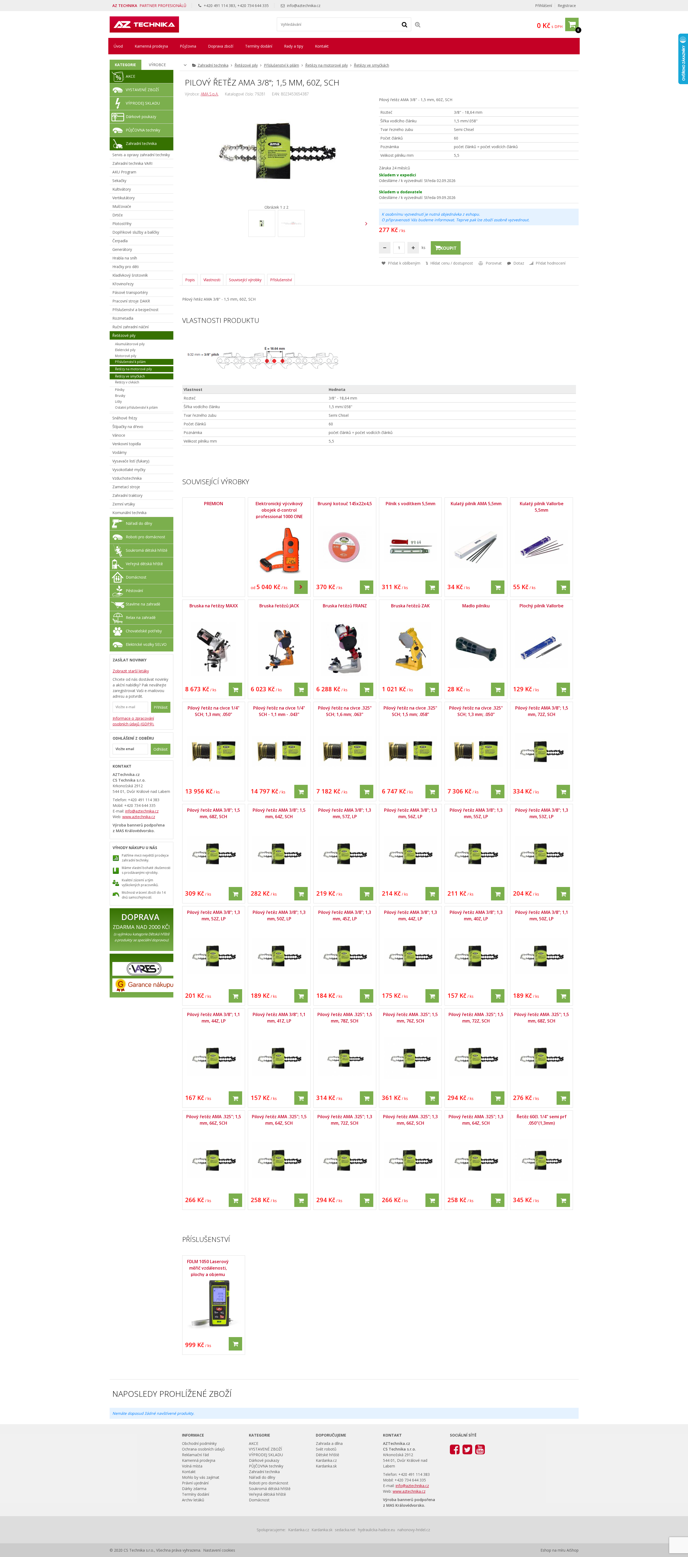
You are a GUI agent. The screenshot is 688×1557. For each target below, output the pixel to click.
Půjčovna (188, 46)
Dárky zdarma (194, 1488)
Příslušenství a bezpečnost (135, 309)
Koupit (448, 248)
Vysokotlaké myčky (128, 469)
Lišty (118, 401)
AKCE (130, 76)
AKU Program (124, 171)
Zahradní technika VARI (132, 163)
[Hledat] (404, 24)
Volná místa (192, 1466)
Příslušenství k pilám (281, 65)
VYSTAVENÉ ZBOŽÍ (142, 89)
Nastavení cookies (219, 1550)
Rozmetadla (122, 318)
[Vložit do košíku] (366, 587)
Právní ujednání (195, 1482)
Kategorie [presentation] (125, 64)
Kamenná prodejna (151, 46)
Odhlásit (160, 749)
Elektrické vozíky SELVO (146, 644)
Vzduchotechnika (127, 478)
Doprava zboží (220, 46)
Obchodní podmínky (199, 1443)
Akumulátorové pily (130, 344)
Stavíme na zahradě (143, 604)
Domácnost (136, 577)
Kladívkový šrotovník (130, 275)
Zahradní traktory (127, 495)
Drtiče (117, 215)
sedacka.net (345, 1529)
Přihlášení (543, 5)
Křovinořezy (123, 283)
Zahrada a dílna (329, 1443)
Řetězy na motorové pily (326, 65)
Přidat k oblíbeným (403, 263)
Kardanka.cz (326, 1460)
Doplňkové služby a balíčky (135, 232)
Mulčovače (121, 206)
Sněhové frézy (124, 418)
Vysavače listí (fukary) (130, 461)
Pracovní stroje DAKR (131, 301)
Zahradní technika (213, 65)
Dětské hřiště (327, 1454)
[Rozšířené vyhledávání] (417, 24)
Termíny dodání (258, 46)
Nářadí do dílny (139, 523)
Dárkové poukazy (141, 116)
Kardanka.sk (326, 1466)
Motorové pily (125, 356)
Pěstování (134, 590)
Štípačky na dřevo (127, 426)
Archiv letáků (193, 1499)
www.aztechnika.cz (138, 816)
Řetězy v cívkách (127, 382)
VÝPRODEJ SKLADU (143, 103)
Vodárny (119, 452)
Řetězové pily (246, 65)
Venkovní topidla (126, 443)
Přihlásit (161, 707)
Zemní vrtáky (123, 504)
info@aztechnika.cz (303, 5)
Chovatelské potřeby (144, 630)
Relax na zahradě (141, 617)
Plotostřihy (121, 223)
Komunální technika (129, 512)
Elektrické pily (125, 350)
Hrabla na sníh (124, 258)
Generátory (122, 249)
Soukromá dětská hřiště (146, 550)
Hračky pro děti (125, 266)
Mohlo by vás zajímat (200, 1477)
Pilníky (119, 389)
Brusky (120, 395)
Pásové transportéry (130, 292)
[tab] (126, 65)
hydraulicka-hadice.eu (376, 1529)
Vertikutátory (123, 197)
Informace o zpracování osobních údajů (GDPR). (133, 721)
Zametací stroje (126, 486)
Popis (190, 279)
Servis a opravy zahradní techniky (141, 154)
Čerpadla (120, 240)
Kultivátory (121, 189)
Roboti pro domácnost (145, 536)
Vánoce (118, 435)
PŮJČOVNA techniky (143, 130)
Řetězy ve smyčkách (371, 65)
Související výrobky (245, 279)
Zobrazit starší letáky (131, 671)
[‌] (366, 223)
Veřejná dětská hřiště (144, 563)
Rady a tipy (293, 46)
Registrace (567, 5)
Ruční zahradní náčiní (130, 326)
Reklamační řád (195, 1454)
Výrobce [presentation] (157, 64)
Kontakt (322, 46)
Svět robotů (326, 1449)
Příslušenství (281, 279)
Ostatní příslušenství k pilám (136, 407)
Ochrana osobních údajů (203, 1449)
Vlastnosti (211, 279)
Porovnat (493, 263)
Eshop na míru (552, 1550)
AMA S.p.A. (209, 94)
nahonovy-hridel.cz (413, 1529)
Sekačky (119, 180)
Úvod (118, 46)
